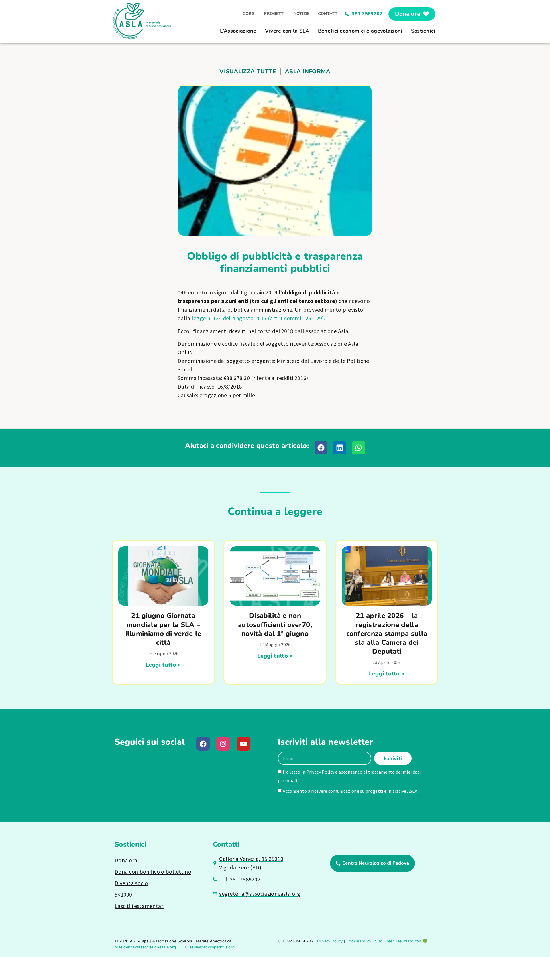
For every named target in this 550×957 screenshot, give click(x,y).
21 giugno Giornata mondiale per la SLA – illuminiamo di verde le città (163, 629)
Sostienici (423, 30)
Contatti (328, 13)
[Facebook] (203, 744)
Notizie (301, 13)
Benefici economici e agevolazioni (360, 30)
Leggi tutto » (163, 665)
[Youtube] (243, 744)
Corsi (249, 13)
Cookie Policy (358, 941)
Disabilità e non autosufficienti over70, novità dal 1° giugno (275, 624)
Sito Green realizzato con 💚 (401, 941)
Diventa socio (131, 883)
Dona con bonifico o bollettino (153, 871)
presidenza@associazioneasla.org (145, 947)
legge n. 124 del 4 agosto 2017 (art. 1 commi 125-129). (258, 318)
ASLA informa (308, 71)
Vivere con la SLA (287, 30)
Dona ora (126, 860)
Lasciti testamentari (139, 905)
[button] (321, 447)
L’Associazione (238, 30)
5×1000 (123, 894)
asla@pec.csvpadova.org (212, 947)
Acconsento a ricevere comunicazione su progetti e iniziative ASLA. (350, 791)
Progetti (274, 13)
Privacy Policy (320, 772)
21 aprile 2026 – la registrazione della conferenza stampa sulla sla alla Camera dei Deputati (386, 633)
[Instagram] (223, 744)
